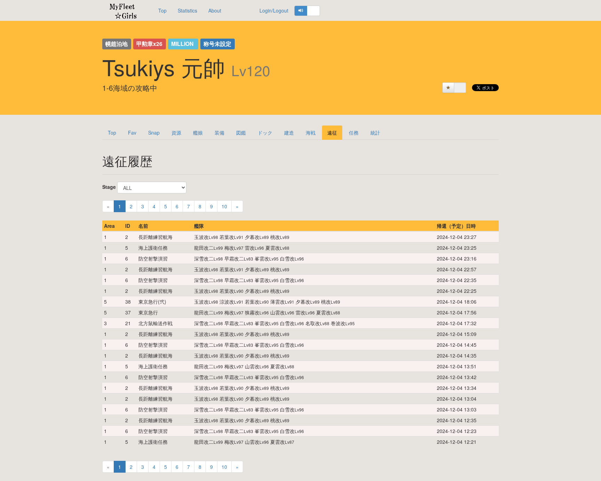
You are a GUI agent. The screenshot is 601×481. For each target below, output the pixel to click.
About (214, 10)
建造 (289, 132)
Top (162, 10)
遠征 (332, 132)
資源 (176, 132)
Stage (109, 186)
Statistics (187, 10)
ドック (265, 132)
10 (224, 206)
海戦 (310, 132)
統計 (375, 132)
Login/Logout (273, 10)
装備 (219, 132)
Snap (154, 132)
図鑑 (241, 132)
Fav (132, 132)
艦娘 (198, 132)
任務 (354, 132)
